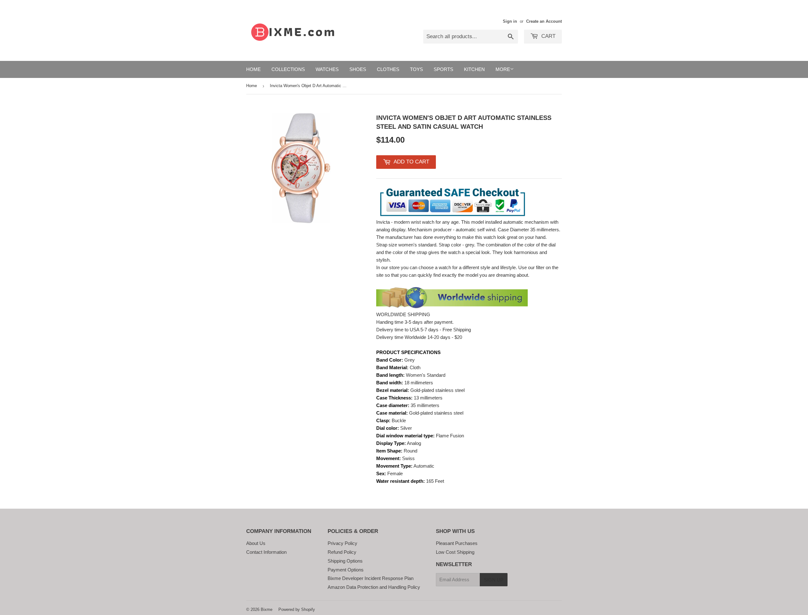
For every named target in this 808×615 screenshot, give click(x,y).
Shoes (357, 69)
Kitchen (474, 69)
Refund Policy (342, 552)
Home (253, 69)
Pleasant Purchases (457, 543)
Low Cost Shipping (455, 552)
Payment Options (346, 569)
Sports (443, 69)
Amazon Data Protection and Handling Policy (374, 587)
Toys (416, 69)
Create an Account (544, 21)
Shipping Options (345, 561)
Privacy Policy (342, 543)
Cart (548, 36)
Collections (288, 69)
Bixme (266, 609)
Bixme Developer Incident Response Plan (370, 578)
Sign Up (493, 579)
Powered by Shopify (296, 609)
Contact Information (266, 552)
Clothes (388, 69)
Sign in (510, 21)
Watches (327, 69)
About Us (255, 543)
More (503, 69)
